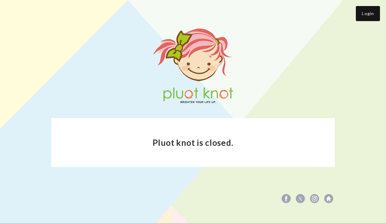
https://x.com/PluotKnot (300, 198)
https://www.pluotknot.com (328, 198)
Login (368, 13)
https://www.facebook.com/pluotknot (286, 198)
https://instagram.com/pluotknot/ (314, 198)
